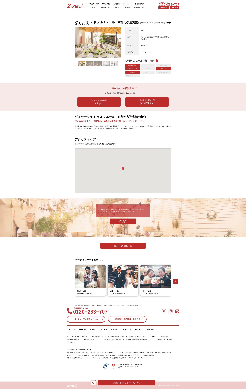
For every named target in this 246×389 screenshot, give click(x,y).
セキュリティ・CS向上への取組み (77, 336)
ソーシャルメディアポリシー (112, 339)
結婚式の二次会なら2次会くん (83, 305)
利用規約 (169, 339)
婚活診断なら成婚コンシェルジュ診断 (103, 355)
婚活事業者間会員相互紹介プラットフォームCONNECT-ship (136, 355)
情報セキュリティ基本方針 (137, 336)
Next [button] (120, 41)
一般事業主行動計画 (73, 339)
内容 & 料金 (82, 329)
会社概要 (159, 339)
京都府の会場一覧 (123, 245)
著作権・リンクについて (91, 339)
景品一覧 (137, 329)
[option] (98, 44)
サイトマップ (71, 342)
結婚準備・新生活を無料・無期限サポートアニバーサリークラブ (122, 358)
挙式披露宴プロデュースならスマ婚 (77, 352)
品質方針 (153, 336)
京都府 (106, 305)
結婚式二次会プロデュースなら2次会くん (103, 352)
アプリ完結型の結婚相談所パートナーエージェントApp (83, 358)
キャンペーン (115, 329)
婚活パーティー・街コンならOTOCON (78, 355)
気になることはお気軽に (99, 102)
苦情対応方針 (165, 336)
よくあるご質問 (149, 329)
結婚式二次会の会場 (97, 305)
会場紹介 (93, 329)
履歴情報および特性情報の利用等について (139, 339)
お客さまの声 (127, 329)
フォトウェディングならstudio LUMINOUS (131, 352)
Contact (123, 221)
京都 (110, 305)
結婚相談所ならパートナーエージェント (159, 352)
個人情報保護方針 (97, 336)
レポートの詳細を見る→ (85, 293)
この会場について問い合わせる (126, 382)
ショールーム (103, 329)
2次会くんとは (71, 329)
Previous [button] (75, 41)
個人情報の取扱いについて (116, 336)
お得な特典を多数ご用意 (147, 102)
